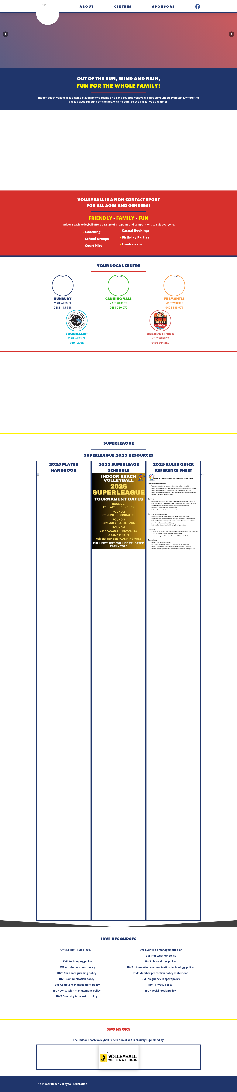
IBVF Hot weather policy (160, 955)
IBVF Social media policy (160, 990)
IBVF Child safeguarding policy (76, 973)
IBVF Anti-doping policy (77, 961)
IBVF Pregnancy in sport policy (160, 979)
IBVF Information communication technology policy (160, 967)
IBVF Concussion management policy (77, 990)
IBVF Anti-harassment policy (76, 967)
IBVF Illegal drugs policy (160, 961)
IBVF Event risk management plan (160, 950)
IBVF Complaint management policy (77, 984)
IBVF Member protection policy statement (160, 973)
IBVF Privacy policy (160, 984)
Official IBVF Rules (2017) (76, 950)
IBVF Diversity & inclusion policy (76, 996)
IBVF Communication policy (76, 979)
